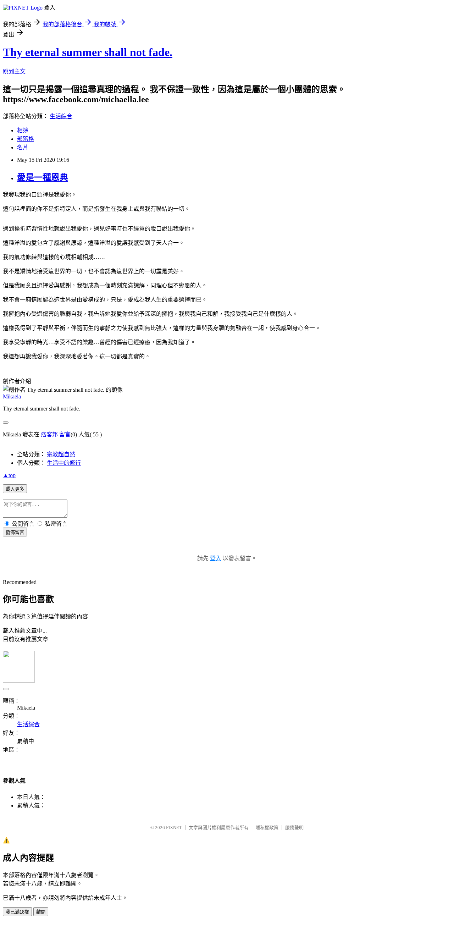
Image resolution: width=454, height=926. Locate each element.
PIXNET (174, 827)
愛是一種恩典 (42, 177)
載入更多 (15, 489)
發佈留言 (15, 532)
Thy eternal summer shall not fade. (87, 52)
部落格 (25, 139)
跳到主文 (14, 71)
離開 (40, 912)
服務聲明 (294, 827)
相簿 (22, 130)
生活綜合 (61, 116)
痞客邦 (49, 434)
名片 (22, 147)
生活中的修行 (64, 463)
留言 (65, 434)
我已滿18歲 (17, 912)
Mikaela (12, 396)
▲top (9, 475)
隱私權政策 (266, 827)
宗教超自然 (61, 454)
